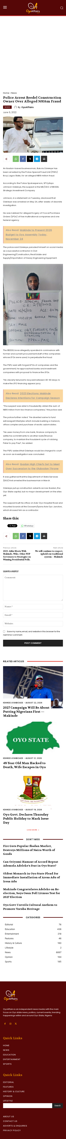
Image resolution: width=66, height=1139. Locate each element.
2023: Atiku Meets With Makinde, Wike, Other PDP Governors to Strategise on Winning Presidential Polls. (17, 555)
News (14, 92)
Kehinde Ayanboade (13, 702)
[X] (30, 159)
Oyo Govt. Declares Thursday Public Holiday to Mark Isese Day (26, 819)
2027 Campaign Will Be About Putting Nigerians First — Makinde (26, 712)
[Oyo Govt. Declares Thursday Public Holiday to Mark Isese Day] (33, 794)
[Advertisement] (33, 51)
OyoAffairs (27, 107)
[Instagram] (10, 1024)
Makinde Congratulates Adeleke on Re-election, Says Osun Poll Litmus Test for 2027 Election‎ (31, 893)
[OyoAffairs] (16, 107)
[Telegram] (37, 159)
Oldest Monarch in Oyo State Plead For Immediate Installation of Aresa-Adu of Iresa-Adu (31, 877)
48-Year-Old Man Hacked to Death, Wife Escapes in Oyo (24, 765)
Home (6, 92)
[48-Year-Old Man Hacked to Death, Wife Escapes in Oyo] (33, 743)
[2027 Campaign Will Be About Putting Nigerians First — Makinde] (33, 687)
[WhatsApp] (16, 159)
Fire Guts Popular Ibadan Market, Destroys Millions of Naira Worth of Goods (29, 850)
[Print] (44, 159)
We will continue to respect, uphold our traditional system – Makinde (49, 554)
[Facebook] (23, 159)
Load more (32, 830)
